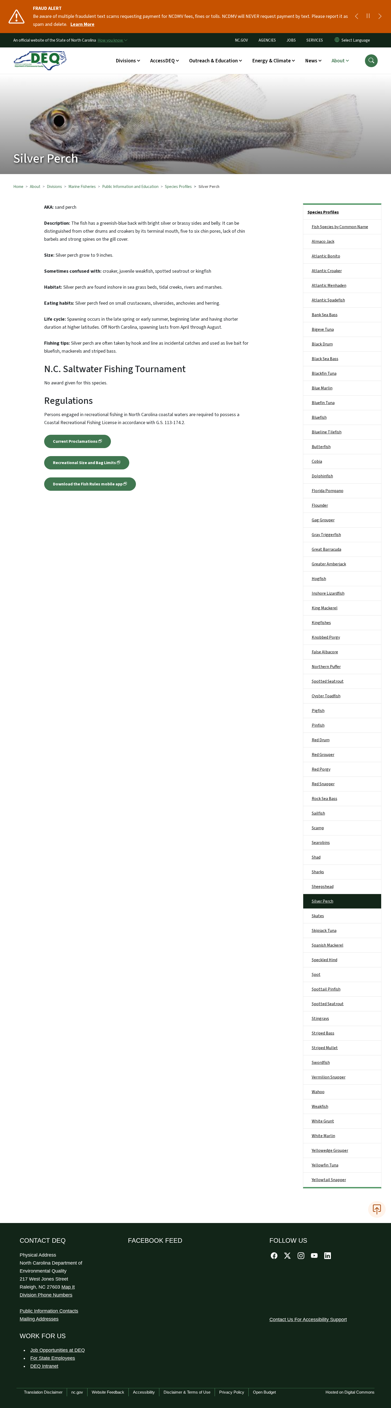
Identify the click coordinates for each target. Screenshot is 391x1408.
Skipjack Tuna (324, 931)
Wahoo (318, 1092)
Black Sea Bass (325, 359)
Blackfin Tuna (324, 373)
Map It (68, 1287)
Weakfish (320, 1106)
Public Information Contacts (49, 1311)
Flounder (320, 505)
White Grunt (323, 1121)
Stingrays (320, 1018)
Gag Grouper (323, 520)
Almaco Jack (323, 241)
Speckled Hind (324, 960)
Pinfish (318, 725)
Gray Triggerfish (326, 535)
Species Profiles (178, 187)
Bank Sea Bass (325, 315)
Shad (316, 857)
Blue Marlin (322, 388)
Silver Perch (322, 901)
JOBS (291, 40)
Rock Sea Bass (324, 799)
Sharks (318, 872)
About (35, 187)
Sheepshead (323, 887)
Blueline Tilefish (327, 432)
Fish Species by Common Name (340, 227)
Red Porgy (321, 769)
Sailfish (318, 813)
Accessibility (144, 1392)
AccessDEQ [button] (162, 61)
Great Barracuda (326, 549)
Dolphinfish (322, 476)
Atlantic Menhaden (329, 285)
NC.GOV (241, 40)
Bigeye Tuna (323, 329)
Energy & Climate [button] (271, 61)
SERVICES (314, 40)
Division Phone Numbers (46, 1295)
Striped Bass (323, 1033)
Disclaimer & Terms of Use (187, 1392)
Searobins (321, 843)
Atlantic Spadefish (328, 300)
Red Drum (321, 740)
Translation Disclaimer (43, 1392)
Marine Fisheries (82, 187)
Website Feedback (108, 1392)
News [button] (311, 61)
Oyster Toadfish (326, 696)
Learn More (82, 24)
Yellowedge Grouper (330, 1150)
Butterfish (321, 447)
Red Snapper (323, 784)
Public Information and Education (130, 187)
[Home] (40, 55)
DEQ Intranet (44, 1366)
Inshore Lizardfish (328, 593)
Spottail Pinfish (326, 989)
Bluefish (319, 417)
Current (75, 441)
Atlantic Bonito (326, 256)
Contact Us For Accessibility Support (308, 1319)
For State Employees (52, 1358)
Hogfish (319, 579)
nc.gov (77, 1392)
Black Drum (322, 344)
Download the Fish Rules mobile (88, 484)
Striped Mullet (325, 1048)
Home (18, 187)
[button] (371, 60)
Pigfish (318, 711)
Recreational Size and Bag (84, 463)
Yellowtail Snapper (329, 1180)
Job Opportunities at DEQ (57, 1350)
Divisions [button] (126, 61)
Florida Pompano (327, 491)
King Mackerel (325, 608)
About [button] (338, 61)
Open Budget (264, 1392)
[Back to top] (377, 1209)
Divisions (54, 187)
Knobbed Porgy (326, 637)
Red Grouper (323, 755)
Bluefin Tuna (323, 403)
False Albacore (325, 652)
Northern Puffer (326, 667)
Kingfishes (321, 623)
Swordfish (321, 1062)
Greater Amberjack (329, 564)
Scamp (318, 828)
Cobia (317, 461)
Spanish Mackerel (327, 945)
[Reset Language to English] (337, 40)
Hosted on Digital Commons (350, 1392)
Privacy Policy (231, 1392)
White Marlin (323, 1136)
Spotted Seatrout (328, 681)
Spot (316, 974)
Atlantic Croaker (327, 271)
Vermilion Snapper (329, 1077)
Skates (318, 916)
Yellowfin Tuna (325, 1165)
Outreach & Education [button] (213, 61)
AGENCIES (267, 40)
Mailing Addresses (39, 1319)
